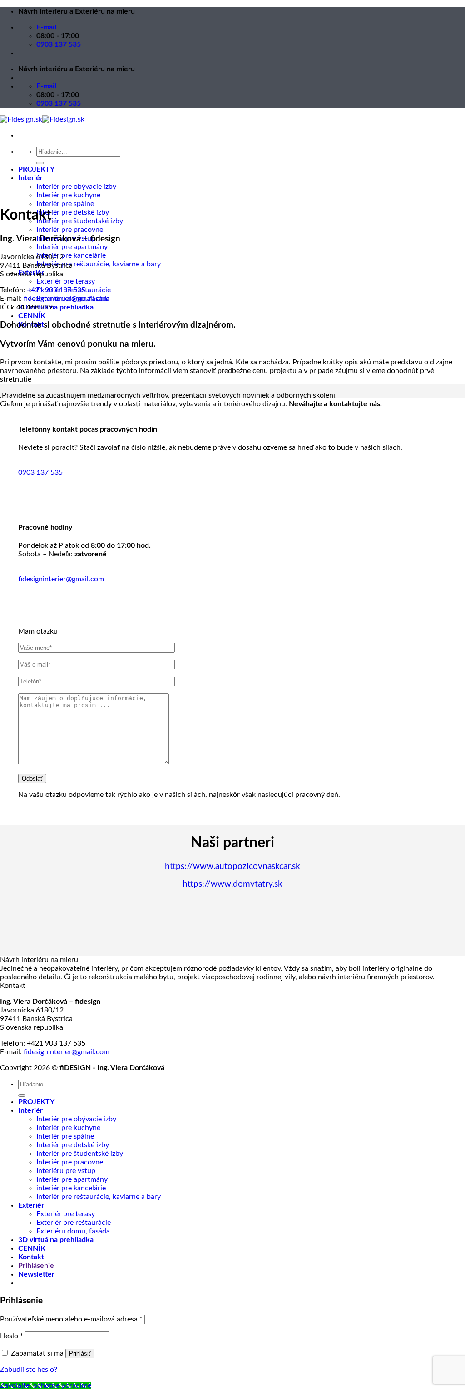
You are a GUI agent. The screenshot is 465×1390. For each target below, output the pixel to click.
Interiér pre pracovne (69, 229)
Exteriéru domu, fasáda (73, 1231)
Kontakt (31, 1257)
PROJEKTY (36, 169)
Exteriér (31, 1205)
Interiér (30, 178)
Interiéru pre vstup (65, 1170)
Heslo (11, 1336)
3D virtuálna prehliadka (56, 307)
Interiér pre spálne (65, 203)
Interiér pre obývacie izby (76, 186)
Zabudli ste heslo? (28, 1369)
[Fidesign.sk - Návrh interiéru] (42, 119)
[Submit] (40, 163)
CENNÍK (31, 315)
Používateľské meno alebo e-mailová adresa (71, 1319)
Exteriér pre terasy (65, 281)
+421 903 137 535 (56, 290)
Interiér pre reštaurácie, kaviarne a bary (98, 264)
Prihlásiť (80, 1353)
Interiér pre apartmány (72, 246)
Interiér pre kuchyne (68, 195)
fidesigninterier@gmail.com (66, 298)
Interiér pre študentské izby (79, 221)
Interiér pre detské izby (72, 212)
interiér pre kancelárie (71, 255)
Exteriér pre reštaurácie (73, 1222)
